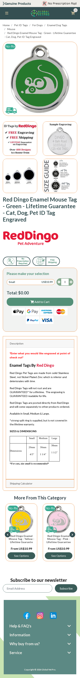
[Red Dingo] (31, 238)
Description (16, 343)
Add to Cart (41, 301)
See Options (21, 555)
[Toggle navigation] (7, 13)
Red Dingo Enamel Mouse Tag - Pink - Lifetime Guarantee (59, 539)
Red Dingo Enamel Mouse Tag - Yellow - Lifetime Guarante (21, 539)
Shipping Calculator (21, 483)
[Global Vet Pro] (40, 12)
